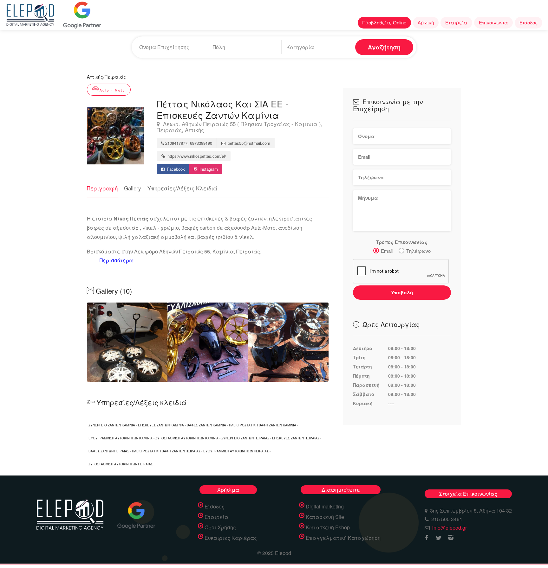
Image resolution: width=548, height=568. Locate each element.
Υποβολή (402, 292)
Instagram (208, 169)
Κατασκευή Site (325, 517)
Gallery (132, 188)
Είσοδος (528, 22)
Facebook (175, 169)
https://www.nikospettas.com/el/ (196, 156)
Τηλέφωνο (418, 250)
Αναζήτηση (384, 47)
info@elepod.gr (449, 527)
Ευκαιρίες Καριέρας (231, 537)
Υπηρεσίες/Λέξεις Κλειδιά (182, 188)
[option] (207, 342)
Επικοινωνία (493, 22)
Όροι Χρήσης (220, 527)
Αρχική (426, 22)
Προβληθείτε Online (384, 22)
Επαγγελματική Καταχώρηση (343, 537)
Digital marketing (325, 506)
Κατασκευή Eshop (328, 527)
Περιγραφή (102, 188)
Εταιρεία (456, 22)
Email (387, 250)
